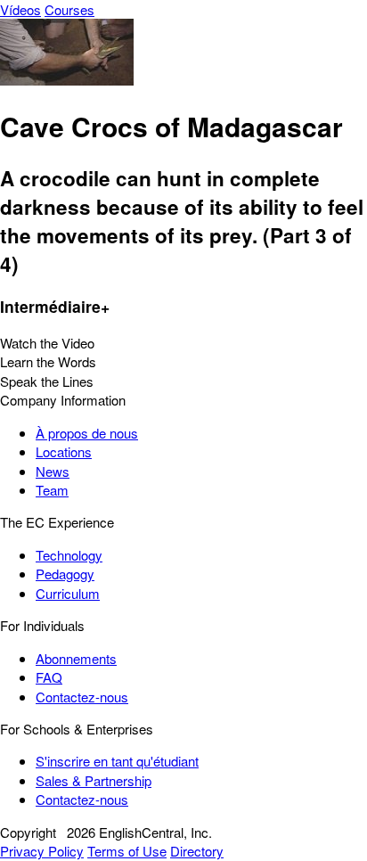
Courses (69, 9)
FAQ (49, 677)
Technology (69, 554)
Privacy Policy (42, 850)
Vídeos (20, 9)
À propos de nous (87, 432)
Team (52, 489)
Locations (64, 451)
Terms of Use (127, 850)
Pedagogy (65, 573)
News (52, 471)
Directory (197, 850)
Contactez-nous (82, 696)
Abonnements (76, 658)
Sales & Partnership (93, 780)
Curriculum (68, 593)
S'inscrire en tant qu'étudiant (117, 760)
